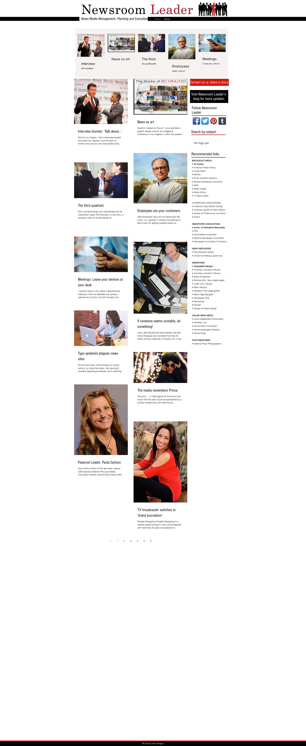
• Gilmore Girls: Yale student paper (208, 280)
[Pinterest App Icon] (213, 121)
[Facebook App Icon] (196, 121)
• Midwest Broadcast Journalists (207, 181)
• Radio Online (199, 192)
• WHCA (196, 217)
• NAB (195, 185)
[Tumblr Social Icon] (222, 121)
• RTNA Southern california (204, 178)
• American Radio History (204, 167)
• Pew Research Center (203, 252)
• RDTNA (196, 174)
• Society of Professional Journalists (209, 213)
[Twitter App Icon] (205, 121)
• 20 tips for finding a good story (207, 255)
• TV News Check (200, 195)
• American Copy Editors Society (207, 206)
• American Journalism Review (206, 269)
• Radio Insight (199, 188)
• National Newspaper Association (208, 238)
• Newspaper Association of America (209, 241)
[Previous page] (110, 541)
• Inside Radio (199, 171)
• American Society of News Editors (208, 209)
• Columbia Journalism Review (206, 273)
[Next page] (151, 541)
